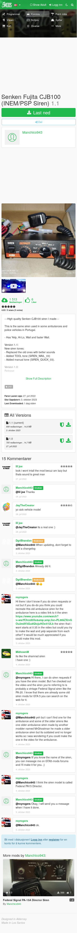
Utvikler (38, 487)
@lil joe (20, 492)
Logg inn (36, 839)
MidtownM (22, 652)
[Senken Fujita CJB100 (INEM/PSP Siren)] (38, 240)
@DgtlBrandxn (25, 566)
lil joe (19, 466)
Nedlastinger (15, 302)
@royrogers (23, 677)
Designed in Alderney (14, 919)
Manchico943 (32, 132)
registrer (54, 839)
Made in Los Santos (13, 922)
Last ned (41, 112)
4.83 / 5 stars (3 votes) (12, 310)
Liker (34, 302)
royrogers (22, 597)
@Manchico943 (25, 545)
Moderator (38, 540)
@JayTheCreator (26, 527)
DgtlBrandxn (24, 540)
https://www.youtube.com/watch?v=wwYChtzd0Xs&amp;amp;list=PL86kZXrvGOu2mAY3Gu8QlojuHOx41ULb (44, 619)
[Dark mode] (66, 4)
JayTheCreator (25, 505)
